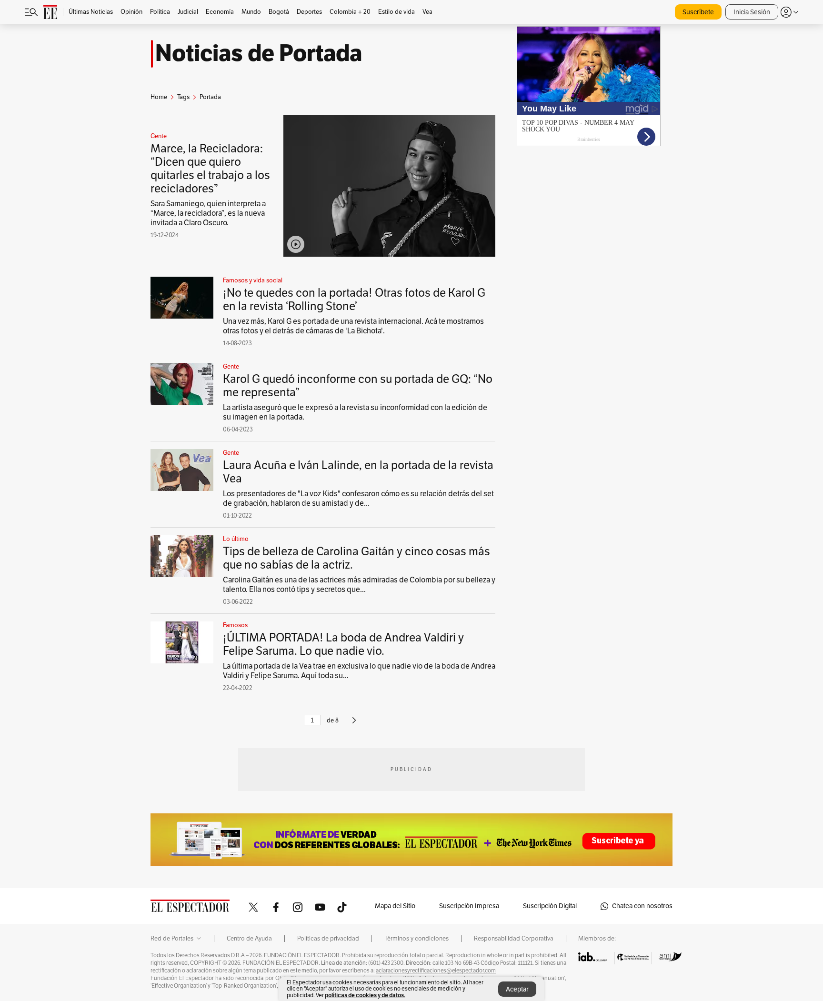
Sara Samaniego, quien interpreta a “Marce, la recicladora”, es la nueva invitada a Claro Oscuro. (208, 213)
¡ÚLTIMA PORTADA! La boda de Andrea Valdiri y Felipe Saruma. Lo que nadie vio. (343, 644)
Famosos (235, 625)
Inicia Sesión (751, 12)
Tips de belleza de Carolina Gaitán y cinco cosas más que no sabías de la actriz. (356, 558)
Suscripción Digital (550, 906)
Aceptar (517, 989)
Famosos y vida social (252, 280)
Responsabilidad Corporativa (513, 938)
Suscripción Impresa (469, 906)
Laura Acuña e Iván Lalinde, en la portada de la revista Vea (358, 472)
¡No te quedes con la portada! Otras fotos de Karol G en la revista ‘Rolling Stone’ (354, 299)
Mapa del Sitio (395, 906)
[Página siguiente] (354, 724)
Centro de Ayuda (249, 938)
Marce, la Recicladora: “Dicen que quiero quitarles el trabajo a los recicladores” (210, 168)
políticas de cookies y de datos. (365, 995)
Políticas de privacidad (328, 938)
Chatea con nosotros (642, 906)
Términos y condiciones (416, 938)
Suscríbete (698, 12)
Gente (159, 136)
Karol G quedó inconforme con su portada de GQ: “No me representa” (357, 386)
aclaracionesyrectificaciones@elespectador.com (436, 970)
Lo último (236, 539)
